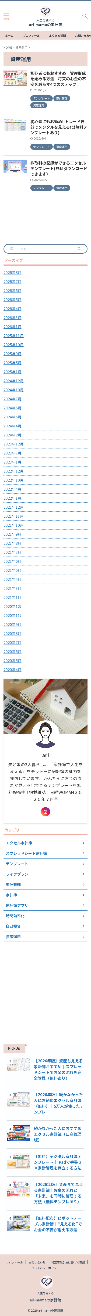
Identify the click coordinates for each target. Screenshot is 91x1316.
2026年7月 (12, 281)
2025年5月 (12, 362)
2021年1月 (12, 597)
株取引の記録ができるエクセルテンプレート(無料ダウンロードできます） (58, 168)
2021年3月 (12, 588)
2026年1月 (12, 326)
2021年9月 (12, 534)
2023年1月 (12, 462)
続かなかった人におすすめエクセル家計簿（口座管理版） (57, 1134)
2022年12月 (14, 471)
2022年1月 (12, 498)
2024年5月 (12, 417)
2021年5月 (12, 570)
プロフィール (31, 35)
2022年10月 (14, 480)
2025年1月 (12, 371)
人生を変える (45, 1293)
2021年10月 (14, 525)
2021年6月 (12, 561)
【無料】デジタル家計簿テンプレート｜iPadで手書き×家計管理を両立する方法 (58, 1162)
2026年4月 (12, 308)
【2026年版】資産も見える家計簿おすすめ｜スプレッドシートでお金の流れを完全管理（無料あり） (58, 1069)
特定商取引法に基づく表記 (68, 1262)
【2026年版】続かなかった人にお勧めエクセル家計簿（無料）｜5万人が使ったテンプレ (59, 1103)
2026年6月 (12, 290)
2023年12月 (14, 444)
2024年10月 (14, 389)
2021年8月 (12, 543)
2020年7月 (12, 642)
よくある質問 (57, 35)
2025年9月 (12, 353)
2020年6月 (12, 651)
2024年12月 (14, 380)
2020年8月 (12, 633)
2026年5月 (12, 299)
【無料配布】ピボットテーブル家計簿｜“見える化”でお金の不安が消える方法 (58, 1223)
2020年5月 (12, 660)
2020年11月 (14, 615)
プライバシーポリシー (46, 1268)
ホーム (9, 35)
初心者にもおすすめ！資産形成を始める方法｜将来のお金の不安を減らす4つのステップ (58, 78)
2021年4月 (12, 579)
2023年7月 (12, 453)
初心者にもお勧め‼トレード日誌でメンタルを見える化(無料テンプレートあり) (58, 126)
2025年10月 (14, 344)
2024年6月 (12, 408)
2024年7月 (12, 398)
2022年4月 (12, 489)
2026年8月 (12, 272)
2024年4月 (12, 426)
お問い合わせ (37, 1262)
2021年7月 (12, 552)
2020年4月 (12, 669)
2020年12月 (14, 606)
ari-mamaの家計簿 (45, 24)
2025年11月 (14, 335)
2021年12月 (14, 507)
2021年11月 (14, 516)
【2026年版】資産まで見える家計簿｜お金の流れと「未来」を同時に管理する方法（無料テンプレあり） (58, 1192)
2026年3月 (12, 317)
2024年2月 (12, 435)
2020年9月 (12, 624)
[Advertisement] (45, 989)
